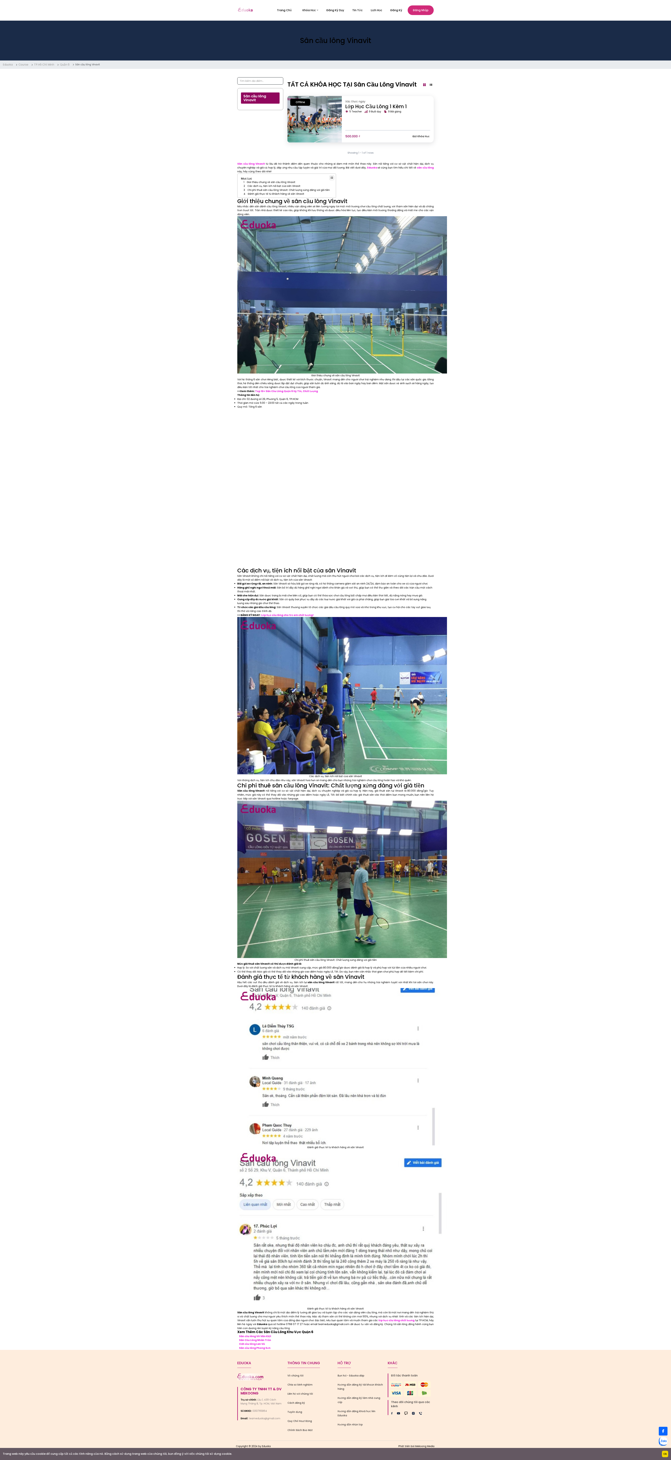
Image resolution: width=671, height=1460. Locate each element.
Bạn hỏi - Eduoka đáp (351, 1375)
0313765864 (259, 1411)
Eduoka (8, 65)
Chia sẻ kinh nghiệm (299, 1384)
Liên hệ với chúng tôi (300, 1394)
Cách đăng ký (296, 1403)
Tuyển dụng (294, 1412)
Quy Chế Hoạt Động (299, 1421)
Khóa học (309, 10)
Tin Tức (357, 10)
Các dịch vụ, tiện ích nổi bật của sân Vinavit (274, 186)
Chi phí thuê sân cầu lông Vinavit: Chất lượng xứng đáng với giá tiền (288, 190)
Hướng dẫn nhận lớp (350, 1424)
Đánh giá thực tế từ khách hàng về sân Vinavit (276, 194)
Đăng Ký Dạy (335, 10)
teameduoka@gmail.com (264, 1418)
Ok (665, 1454)
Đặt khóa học (421, 136)
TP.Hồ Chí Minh (44, 65)
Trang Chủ (284, 10)
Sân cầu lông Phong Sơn (254, 1348)
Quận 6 (65, 65)
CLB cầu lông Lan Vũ (252, 1344)
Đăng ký (396, 10)
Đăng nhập (420, 10)
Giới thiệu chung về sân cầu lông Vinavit (271, 182)
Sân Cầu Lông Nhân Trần (255, 1340)
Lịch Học (376, 10)
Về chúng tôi (295, 1375)
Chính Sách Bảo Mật (300, 1430)
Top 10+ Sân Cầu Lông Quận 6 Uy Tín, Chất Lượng (286, 391)
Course (23, 65)
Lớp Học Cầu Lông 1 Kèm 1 (376, 106)
